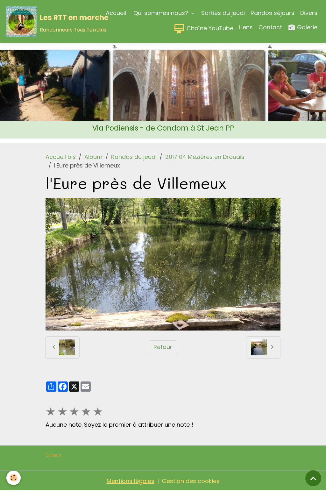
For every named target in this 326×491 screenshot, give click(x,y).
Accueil (116, 13)
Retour (162, 347)
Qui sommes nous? (161, 13)
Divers (308, 13)
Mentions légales (130, 481)
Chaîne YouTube (209, 28)
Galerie (306, 27)
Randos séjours (272, 13)
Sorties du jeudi (223, 13)
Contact (270, 27)
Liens (246, 27)
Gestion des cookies (191, 481)
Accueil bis (61, 157)
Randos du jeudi (134, 157)
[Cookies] (13, 478)
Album (93, 157)
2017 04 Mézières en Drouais (204, 157)
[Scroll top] (313, 478)
